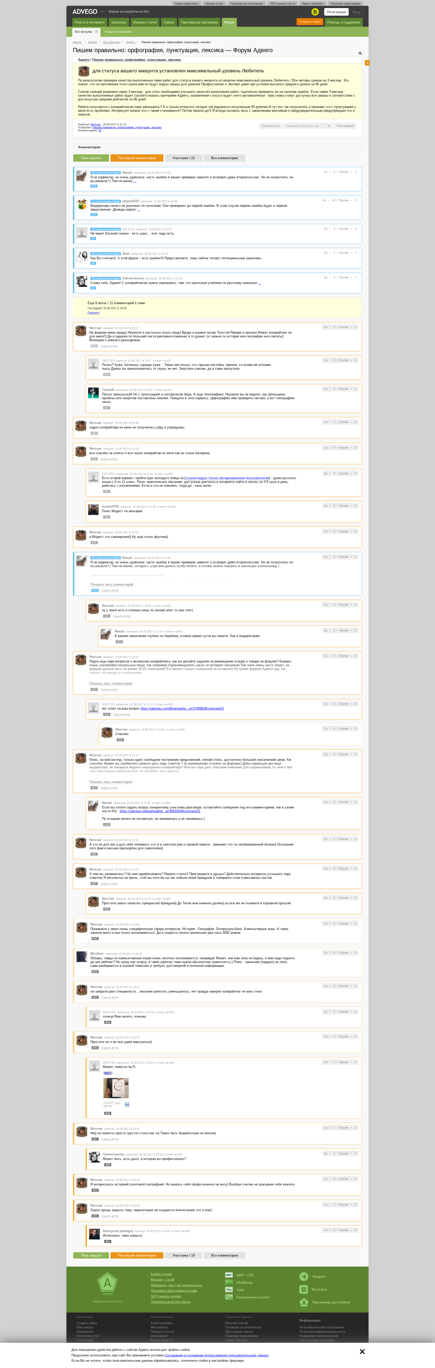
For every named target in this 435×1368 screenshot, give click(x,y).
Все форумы (84, 32)
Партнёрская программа (199, 22)
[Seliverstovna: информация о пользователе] (82, 281)
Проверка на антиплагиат (247, 3)
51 (99, 130)
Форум (229, 22)
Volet (240, 1290)
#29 (94, 542)
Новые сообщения (118, 32)
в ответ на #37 (162, 898)
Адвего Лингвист (312, 3)
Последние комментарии (137, 158)
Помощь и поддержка (343, 22)
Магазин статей (145, 22)
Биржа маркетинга (186, 3)
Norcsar (96, 124)
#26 (106, 491)
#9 (93, 238)
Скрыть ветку (109, 345)
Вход (356, 12)
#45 (95, 1047)
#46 (107, 1113)
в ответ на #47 (173, 1154)
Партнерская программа (317, 1340)
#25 (94, 458)
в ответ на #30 (162, 605)
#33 (119, 641)
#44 (107, 1022)
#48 (107, 1164)
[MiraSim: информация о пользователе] (82, 956)
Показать (93, 312)
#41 (95, 938)
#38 (106, 909)
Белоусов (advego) (118, 1231)
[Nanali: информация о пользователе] (82, 175)
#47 (95, 1139)
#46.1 (107, 1072)
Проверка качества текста (171, 1302)
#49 (95, 1190)
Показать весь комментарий (111, 584)
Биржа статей (161, 1274)
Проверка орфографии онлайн (174, 1291)
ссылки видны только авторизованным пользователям (227, 478)
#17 (94, 345)
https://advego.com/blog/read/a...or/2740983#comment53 (182, 708)
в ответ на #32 (164, 704)
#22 (94, 433)
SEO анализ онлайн (166, 1296)
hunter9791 (110, 506)
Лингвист (236, 1340)
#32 (94, 689)
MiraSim (96, 953)
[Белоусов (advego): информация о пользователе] (94, 1234)
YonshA (108, 390)
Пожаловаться (270, 125)
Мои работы (159, 1327)
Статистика (85, 1340)
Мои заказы (85, 1327)
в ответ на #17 (162, 360)
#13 (94, 214)
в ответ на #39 (175, 729)
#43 (95, 997)
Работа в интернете (90, 22)
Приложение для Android (331, 1302)
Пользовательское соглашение (321, 1327)
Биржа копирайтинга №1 (129, 11)
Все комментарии (224, 158)
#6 (93, 263)
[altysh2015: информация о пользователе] (82, 204)
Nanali (127, 172)
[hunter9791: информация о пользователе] (93, 509)
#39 (106, 714)
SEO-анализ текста (282, 3)
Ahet (125, 253)
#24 (106, 374)
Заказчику (119, 22)
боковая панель (367, 63)
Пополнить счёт (88, 1336)
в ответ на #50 (180, 1231)
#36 (106, 824)
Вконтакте (319, 1289)
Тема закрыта (91, 158)
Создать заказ (310, 21)
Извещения (85, 1331)
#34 (94, 787)
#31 (106, 616)
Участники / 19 (183, 158)
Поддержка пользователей (318, 1336)
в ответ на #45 (165, 1062)
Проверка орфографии (345, 3)
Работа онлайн (162, 1323)
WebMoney (245, 1283)
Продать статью (162, 1331)
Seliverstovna (132, 278)
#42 (95, 971)
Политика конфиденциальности (322, 1331)
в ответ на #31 (173, 631)
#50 (95, 1215)
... (134, 181)
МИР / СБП (245, 1275)
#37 (94, 883)
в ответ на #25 (164, 473)
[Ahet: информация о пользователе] (82, 256)
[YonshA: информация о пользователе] (93, 392)
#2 (93, 287)
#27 (106, 407)
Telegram (318, 1276)
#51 (107, 1241)
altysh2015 (130, 201)
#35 (94, 854)
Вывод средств (161, 1340)
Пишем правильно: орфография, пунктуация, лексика (136, 60)
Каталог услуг (214, 3)
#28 (106, 516)
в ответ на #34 (161, 802)
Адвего (83, 60)
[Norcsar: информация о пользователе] (84, 71)
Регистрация (336, 12)
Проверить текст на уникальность (176, 1285)
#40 (120, 739)
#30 (94, 186)
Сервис (168, 22)
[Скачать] (127, 1104)
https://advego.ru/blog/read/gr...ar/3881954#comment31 (160, 811)
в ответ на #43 (165, 1012)
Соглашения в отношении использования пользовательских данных (217, 1355)
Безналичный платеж (253, 1297)
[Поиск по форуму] (360, 53)
